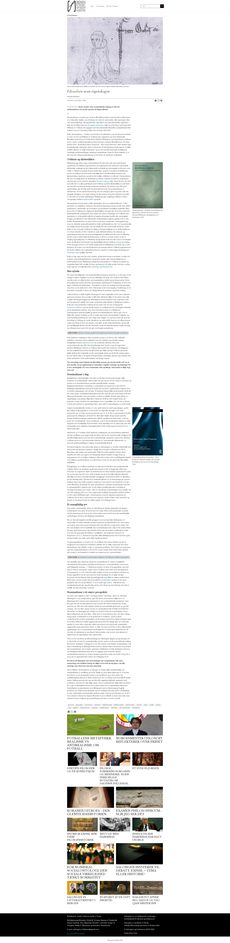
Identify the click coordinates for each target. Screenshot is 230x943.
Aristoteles (71, 307)
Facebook (71, 933)
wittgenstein (125, 708)
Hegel (97, 267)
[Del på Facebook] (155, 100)
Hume (78, 440)
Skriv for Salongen (112, 6)
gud (69, 708)
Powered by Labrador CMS (115, 940)
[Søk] (162, 6)
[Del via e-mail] (161, 100)
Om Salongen (100, 6)
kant (145, 705)
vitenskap (135, 708)
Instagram (80, 933)
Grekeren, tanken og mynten (117, 557)
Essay (92, 6)
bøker (75, 708)
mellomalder (88, 199)
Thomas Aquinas (103, 181)
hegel (158, 705)
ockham (97, 705)
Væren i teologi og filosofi (88, 333)
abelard (114, 708)
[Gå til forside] (77, 6)
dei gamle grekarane (96, 125)
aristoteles (84, 708)
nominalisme (107, 705)
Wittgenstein (107, 267)
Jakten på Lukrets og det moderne (114, 333)
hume (152, 705)
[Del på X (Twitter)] (158, 100)
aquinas (95, 708)
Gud (119, 224)
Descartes (90, 343)
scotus (71, 705)
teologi (118, 242)
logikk (139, 705)
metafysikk (130, 705)
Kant (80, 307)
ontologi (88, 705)
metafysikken (106, 580)
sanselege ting (72, 252)
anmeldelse (104, 708)
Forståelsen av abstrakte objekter (91, 557)
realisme (79, 705)
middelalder (119, 705)
